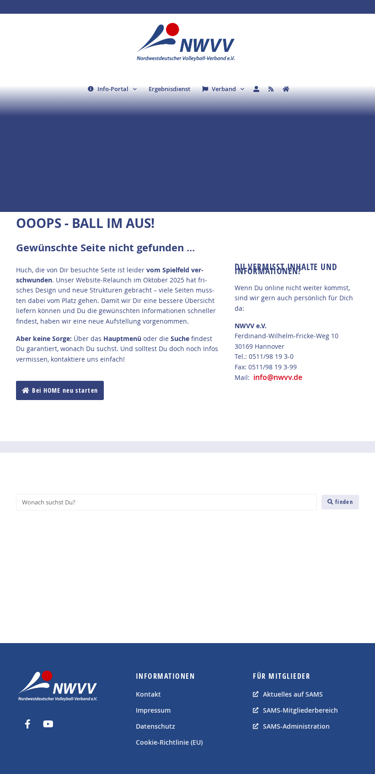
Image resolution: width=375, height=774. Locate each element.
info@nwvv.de (277, 377)
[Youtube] (48, 724)
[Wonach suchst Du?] (166, 502)
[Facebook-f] (27, 724)
